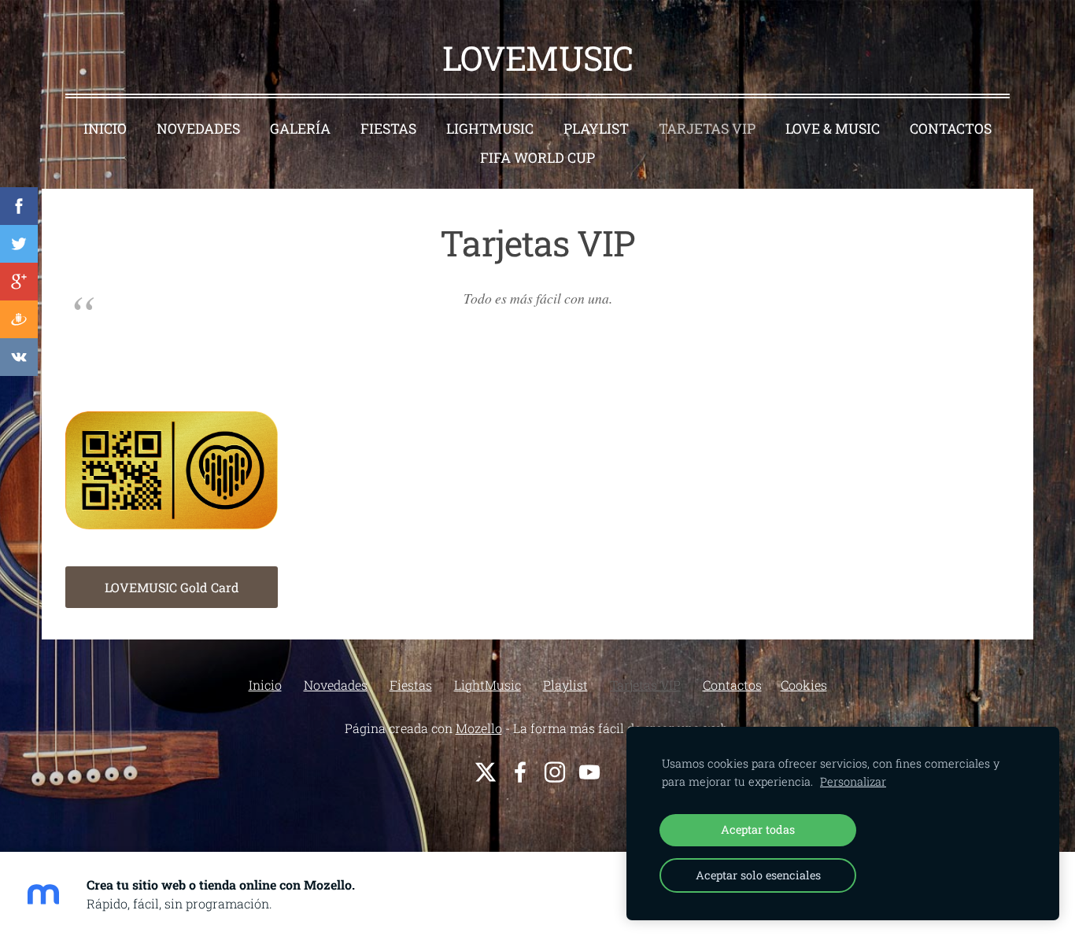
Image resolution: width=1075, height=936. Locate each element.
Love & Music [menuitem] (832, 129)
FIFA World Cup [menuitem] (537, 158)
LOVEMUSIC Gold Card (172, 587)
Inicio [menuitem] (105, 129)
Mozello (479, 728)
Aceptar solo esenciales (758, 875)
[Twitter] (485, 772)
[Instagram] (555, 772)
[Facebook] (520, 772)
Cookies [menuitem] (804, 684)
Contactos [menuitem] (951, 129)
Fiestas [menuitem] (388, 129)
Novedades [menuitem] (198, 129)
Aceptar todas (758, 829)
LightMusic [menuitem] (490, 129)
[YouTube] (589, 772)
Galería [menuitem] (300, 129)
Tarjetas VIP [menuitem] (707, 129)
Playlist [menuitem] (596, 129)
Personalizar (853, 781)
